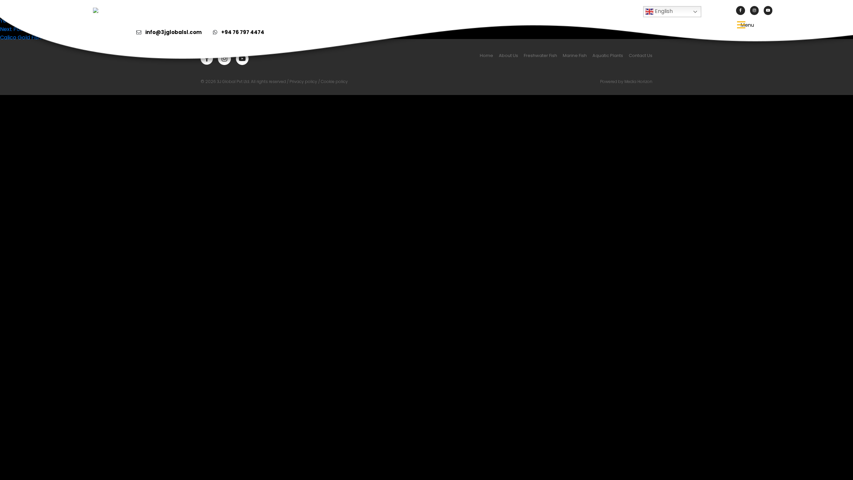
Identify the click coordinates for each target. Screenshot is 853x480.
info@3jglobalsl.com (173, 32)
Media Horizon (638, 81)
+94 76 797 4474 (242, 32)
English (663, 11)
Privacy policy (303, 81)
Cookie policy (334, 81)
